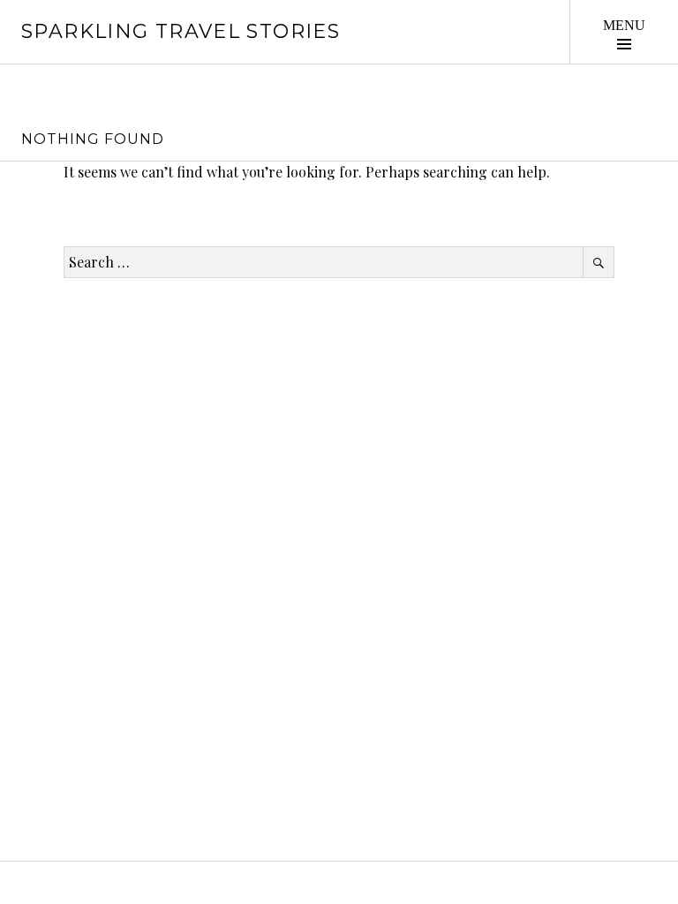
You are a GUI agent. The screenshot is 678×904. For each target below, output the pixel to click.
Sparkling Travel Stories (180, 31)
